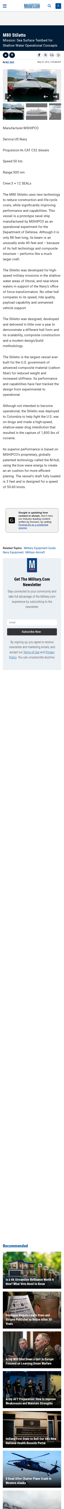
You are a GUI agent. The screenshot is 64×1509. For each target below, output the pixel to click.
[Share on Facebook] (39, 55)
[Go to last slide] (45, 96)
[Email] (52, 55)
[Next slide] (55, 96)
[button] (13, 111)
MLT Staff (10, 62)
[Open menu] (5, 6)
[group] (32, 85)
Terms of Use (31, 652)
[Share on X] (45, 55)
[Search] (49, 6)
